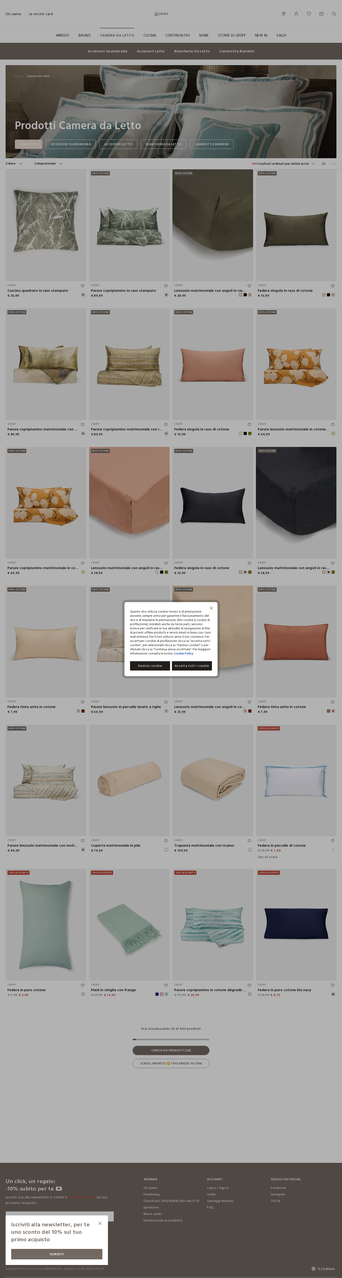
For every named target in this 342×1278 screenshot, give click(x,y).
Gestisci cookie (150, 665)
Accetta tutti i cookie (192, 665)
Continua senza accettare (211, 609)
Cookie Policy (183, 653)
